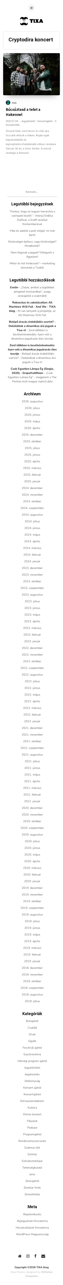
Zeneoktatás (32, 1194)
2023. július (32, 601)
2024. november (32, 495)
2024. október (32, 501)
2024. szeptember (32, 508)
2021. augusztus (32, 755)
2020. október (32, 821)
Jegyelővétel (28, 121)
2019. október (32, 901)
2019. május (32, 935)
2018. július (32, 1001)
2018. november (32, 975)
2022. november (32, 655)
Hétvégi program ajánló (32, 1061)
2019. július (32, 921)
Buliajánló (32, 1021)
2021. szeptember (32, 748)
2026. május (32, 421)
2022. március (32, 708)
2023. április (32, 621)
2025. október (32, 441)
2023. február (32, 635)
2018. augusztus (32, 995)
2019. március (32, 948)
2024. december (32, 488)
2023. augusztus (32, 595)
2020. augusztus (32, 835)
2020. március (32, 868)
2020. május (32, 855)
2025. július (32, 448)
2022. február (32, 715)
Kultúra (32, 1108)
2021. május (32, 775)
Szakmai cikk (32, 1148)
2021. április (32, 781)
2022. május (32, 695)
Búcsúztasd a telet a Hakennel (23, 112)
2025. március (32, 468)
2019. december (32, 888)
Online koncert (32, 1114)
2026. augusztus (32, 401)
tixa (14, 103)
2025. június (32, 455)
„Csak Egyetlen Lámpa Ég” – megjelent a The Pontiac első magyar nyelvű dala (32, 377)
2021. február (32, 795)
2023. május (32, 615)
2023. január (32, 641)
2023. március (32, 628)
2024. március (32, 548)
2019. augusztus (32, 915)
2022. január (32, 721)
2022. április (32, 701)
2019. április (32, 941)
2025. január (32, 481)
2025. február (32, 475)
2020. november (32, 815)
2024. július (32, 521)
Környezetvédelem (32, 1101)
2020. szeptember (32, 828)
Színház (32, 1154)
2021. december (32, 728)
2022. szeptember (32, 668)
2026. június (32, 415)
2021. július (32, 761)
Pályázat (32, 1121)
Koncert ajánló (32, 1088)
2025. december (32, 435)
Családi (32, 1028)
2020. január (32, 881)
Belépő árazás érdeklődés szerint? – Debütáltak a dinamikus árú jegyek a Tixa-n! (32, 358)
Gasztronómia (32, 1054)
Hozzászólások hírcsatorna (32, 1228)
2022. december (32, 648)
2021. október (32, 741)
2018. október (32, 981)
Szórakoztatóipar (32, 1161)
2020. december (32, 808)
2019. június (32, 928)
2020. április (32, 861)
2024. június (32, 528)
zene (32, 1174)
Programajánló (32, 1134)
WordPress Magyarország (32, 1234)
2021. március (32, 788)
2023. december (32, 568)
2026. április (32, 428)
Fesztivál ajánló (32, 1048)
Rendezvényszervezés (32, 1141)
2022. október (32, 661)
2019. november (32, 895)
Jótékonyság (32, 1081)
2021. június (32, 768)
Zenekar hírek (32, 1188)
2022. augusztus (32, 675)
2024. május (32, 535)
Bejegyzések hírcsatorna (32, 1221)
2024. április (32, 541)
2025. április (32, 461)
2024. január (32, 561)
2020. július (32, 841)
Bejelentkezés (32, 1214)
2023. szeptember (32, 588)
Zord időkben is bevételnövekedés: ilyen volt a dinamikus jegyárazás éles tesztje (32, 334)
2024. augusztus (32, 515)
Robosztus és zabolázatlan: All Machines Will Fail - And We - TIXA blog (32, 307)
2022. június (32, 688)
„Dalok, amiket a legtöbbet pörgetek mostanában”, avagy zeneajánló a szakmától (34, 292)
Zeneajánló (32, 1181)
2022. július (32, 681)
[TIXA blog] (31, 32)
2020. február (32, 875)
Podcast (32, 1128)
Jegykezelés (32, 1074)
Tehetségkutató (32, 1168)
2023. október (32, 581)
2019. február (32, 955)
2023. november (32, 575)
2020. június (32, 848)
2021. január (32, 801)
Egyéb (32, 1041)
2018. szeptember (32, 988)
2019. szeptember (32, 908)
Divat (32, 1034)
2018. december (32, 968)
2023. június (32, 608)
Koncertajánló (45, 121)
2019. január (32, 961)
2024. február (32, 555)
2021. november (32, 735)
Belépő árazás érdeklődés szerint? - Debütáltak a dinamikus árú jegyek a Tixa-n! (32, 326)
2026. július (32, 408)
